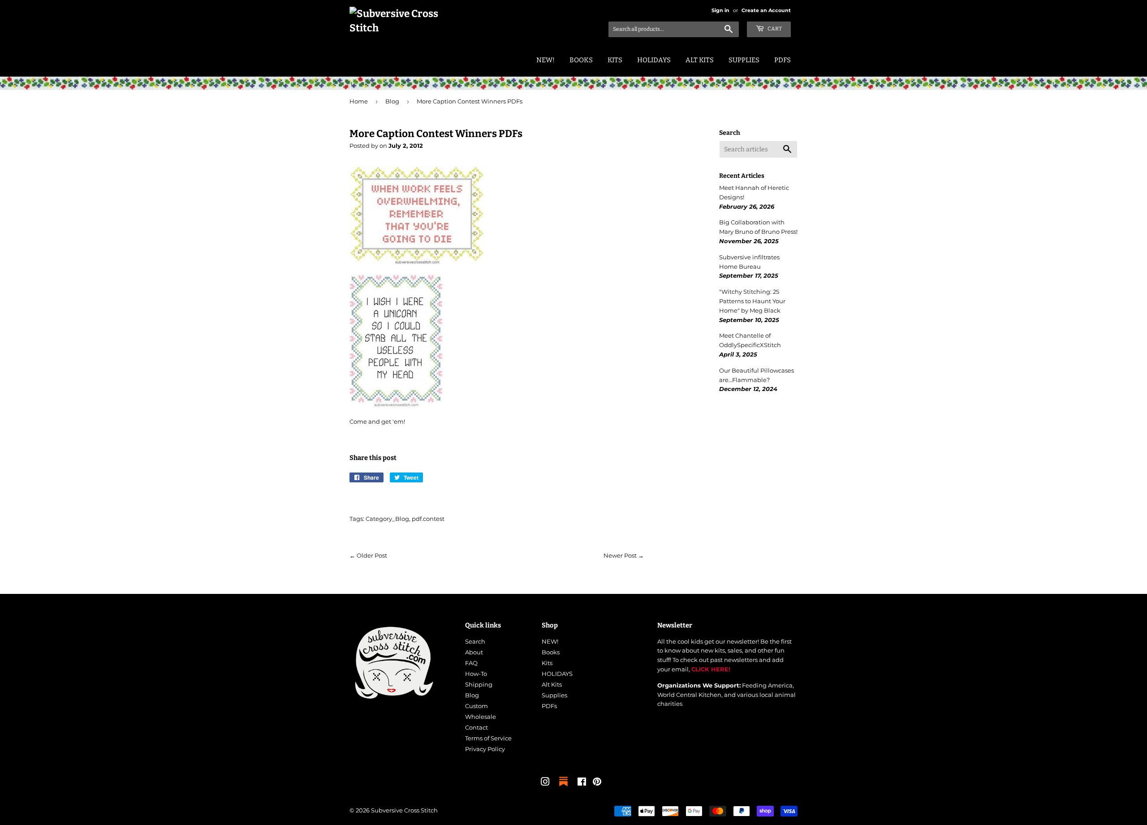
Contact (476, 727)
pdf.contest (428, 518)
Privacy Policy (485, 748)
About (474, 652)
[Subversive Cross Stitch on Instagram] (545, 782)
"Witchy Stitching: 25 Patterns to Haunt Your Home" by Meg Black (752, 301)
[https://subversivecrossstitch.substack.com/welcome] (563, 787)
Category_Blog (387, 518)
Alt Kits (700, 60)
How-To (476, 673)
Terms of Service (488, 738)
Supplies (744, 60)
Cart (774, 29)
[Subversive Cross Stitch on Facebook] (581, 782)
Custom (476, 705)
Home (358, 101)
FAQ (471, 662)
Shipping (478, 684)
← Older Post (368, 555)
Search (475, 641)
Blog (392, 101)
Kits (615, 60)
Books (581, 60)
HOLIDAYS (654, 60)
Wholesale (480, 716)
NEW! (545, 60)
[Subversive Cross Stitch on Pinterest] (597, 782)
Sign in (720, 10)
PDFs (782, 60)
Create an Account (766, 10)
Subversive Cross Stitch (404, 810)
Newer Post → (624, 555)
